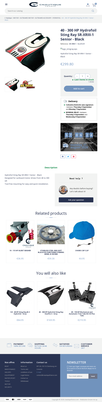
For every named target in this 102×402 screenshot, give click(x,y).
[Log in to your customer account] (87, 4)
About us (24, 366)
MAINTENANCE (10, 369)
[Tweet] (68, 156)
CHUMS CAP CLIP (82, 250)
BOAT (7, 366)
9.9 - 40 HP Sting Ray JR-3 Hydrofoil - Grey (20, 313)
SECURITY (8, 387)
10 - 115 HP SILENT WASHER (20, 250)
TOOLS (7, 381)
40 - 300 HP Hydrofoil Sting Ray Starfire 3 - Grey (51, 313)
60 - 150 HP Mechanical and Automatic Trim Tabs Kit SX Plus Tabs (82, 314)
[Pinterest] (73, 156)
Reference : (64, 44)
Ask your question (76, 200)
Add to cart (78, 88)
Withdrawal (24, 381)
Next (99, 304)
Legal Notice (25, 375)
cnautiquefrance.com (72, 400)
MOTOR (7, 384)
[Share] (62, 156)
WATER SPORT (10, 378)
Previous (3, 304)
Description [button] (51, 167)
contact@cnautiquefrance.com (47, 375)
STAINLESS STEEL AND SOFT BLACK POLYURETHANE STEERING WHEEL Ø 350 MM (51, 252)
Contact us (24, 378)
